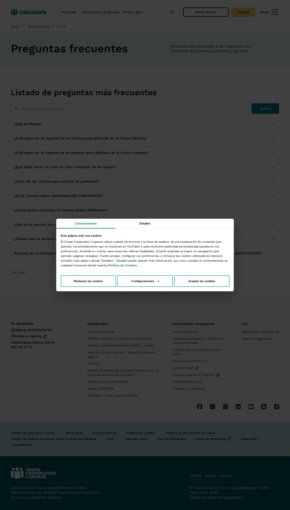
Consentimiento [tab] (86, 223)
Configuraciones (142, 281)
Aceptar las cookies (201, 281)
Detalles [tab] (145, 223)
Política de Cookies (123, 265)
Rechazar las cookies (88, 281)
